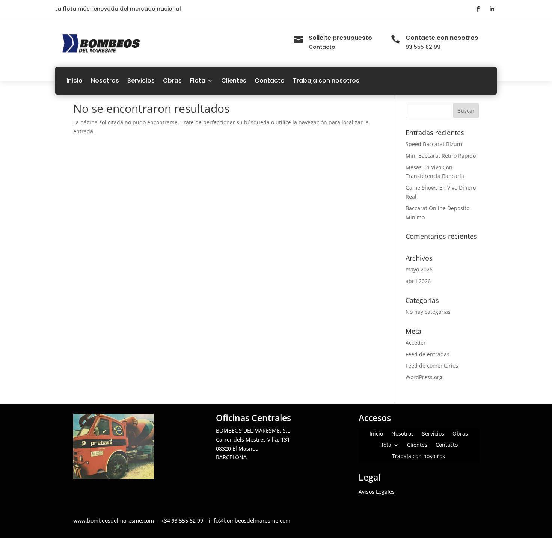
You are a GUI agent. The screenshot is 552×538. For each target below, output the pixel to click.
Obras (172, 80)
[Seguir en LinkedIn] (491, 9)
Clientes (233, 80)
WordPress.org (424, 377)
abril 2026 (418, 281)
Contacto (270, 80)
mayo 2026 (419, 269)
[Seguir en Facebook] (478, 9)
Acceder (416, 342)
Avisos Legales (377, 491)
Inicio (74, 80)
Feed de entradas (427, 354)
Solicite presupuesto (340, 37)
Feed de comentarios (432, 365)
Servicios (141, 80)
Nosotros (105, 80)
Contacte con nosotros (442, 37)
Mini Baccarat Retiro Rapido (441, 155)
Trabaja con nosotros (326, 80)
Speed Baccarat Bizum (434, 144)
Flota (197, 80)
